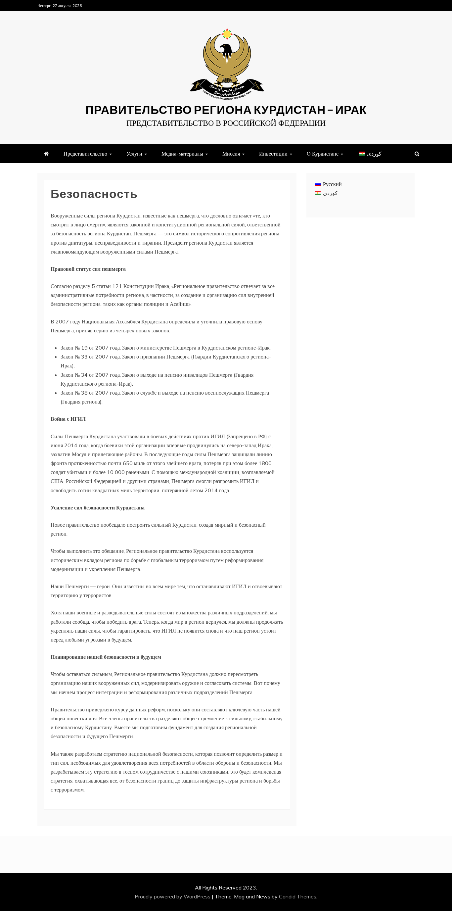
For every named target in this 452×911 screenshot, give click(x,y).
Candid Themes (297, 896)
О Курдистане (323, 153)
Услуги (134, 153)
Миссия (231, 153)
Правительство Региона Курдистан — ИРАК (226, 109)
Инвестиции (273, 153)
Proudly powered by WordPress (173, 896)
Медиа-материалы (182, 153)
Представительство (85, 153)
